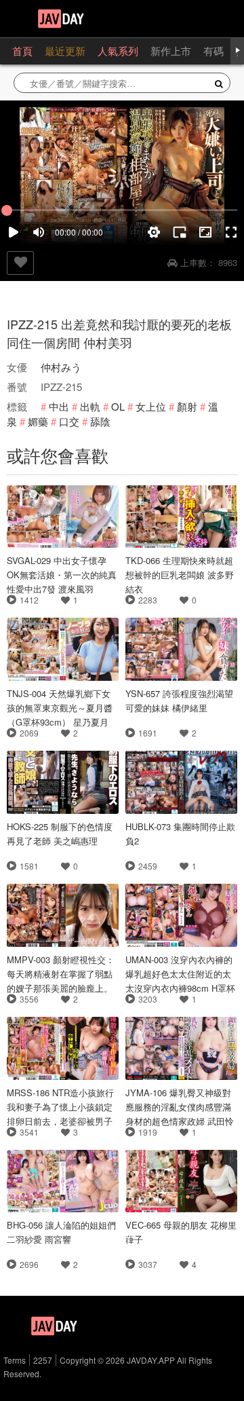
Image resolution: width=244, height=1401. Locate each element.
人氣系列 (118, 50)
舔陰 (100, 421)
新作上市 (170, 50)
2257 (42, 1360)
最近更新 (65, 50)
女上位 (151, 406)
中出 (59, 406)
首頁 (22, 50)
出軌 (90, 406)
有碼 (213, 50)
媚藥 (38, 421)
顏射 (187, 406)
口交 (69, 421)
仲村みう (61, 367)
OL (118, 406)
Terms (14, 1360)
